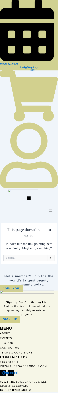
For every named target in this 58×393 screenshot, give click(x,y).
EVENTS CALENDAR (9, 64)
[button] (29, 198)
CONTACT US (9, 347)
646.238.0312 (9, 362)
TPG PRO (6, 343)
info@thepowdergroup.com (23, 366)
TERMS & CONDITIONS (16, 352)
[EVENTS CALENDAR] (27, 60)
